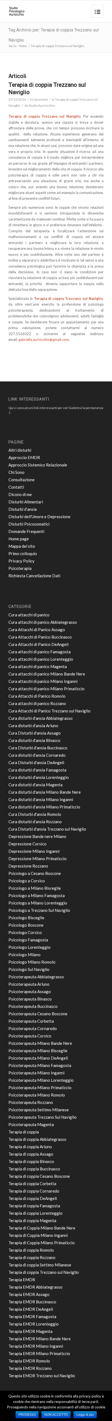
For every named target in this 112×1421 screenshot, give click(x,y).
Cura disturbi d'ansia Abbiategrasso (40, 718)
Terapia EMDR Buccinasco (32, 1301)
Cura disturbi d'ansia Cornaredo (37, 755)
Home (23, 46)
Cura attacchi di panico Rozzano (37, 703)
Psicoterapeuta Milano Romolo (36, 1094)
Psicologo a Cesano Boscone (34, 873)
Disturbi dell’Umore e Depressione (39, 516)
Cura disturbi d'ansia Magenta (35, 784)
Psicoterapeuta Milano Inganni (36, 1072)
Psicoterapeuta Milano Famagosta (39, 1065)
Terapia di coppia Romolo (31, 1250)
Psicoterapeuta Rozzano (30, 1102)
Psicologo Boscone (25, 925)
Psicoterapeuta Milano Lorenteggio (41, 1080)
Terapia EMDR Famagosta (32, 1316)
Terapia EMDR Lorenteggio (33, 1323)
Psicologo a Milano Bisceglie (34, 888)
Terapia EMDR (21, 1279)
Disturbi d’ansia (22, 509)
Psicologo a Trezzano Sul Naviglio (39, 910)
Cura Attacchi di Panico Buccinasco (40, 636)
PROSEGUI (27, 1415)
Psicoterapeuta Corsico (29, 1035)
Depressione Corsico (27, 843)
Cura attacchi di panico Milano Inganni (42, 681)
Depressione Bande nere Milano (37, 836)
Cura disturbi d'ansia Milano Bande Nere (44, 792)
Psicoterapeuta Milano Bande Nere (40, 1043)
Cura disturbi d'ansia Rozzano (35, 821)
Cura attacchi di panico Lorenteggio (40, 659)
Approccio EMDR (24, 457)
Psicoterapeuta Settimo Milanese (38, 1109)
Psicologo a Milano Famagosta (36, 895)
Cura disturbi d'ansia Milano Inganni (40, 799)
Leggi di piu (85, 1415)
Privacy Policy (21, 560)
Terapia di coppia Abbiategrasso (37, 1139)
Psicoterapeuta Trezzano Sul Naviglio (42, 1117)
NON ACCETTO (56, 1415)
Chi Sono (16, 472)
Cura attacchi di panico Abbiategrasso (42, 622)
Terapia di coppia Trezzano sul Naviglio (43, 1272)
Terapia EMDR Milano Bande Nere (39, 1338)
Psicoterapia (20, 568)
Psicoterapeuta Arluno (28, 984)
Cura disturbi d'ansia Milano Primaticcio (44, 806)
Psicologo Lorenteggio (29, 947)
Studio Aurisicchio (42, 105)
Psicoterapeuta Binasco (30, 998)
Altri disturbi (19, 450)
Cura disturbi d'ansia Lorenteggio (38, 777)
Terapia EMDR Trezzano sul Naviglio (41, 1375)
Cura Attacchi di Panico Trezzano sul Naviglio (49, 710)
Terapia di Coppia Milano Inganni (38, 1235)
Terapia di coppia (23, 1131)
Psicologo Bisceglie (26, 917)
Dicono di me (20, 494)
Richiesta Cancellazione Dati (34, 575)
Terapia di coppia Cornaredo (33, 1190)
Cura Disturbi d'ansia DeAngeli (36, 762)
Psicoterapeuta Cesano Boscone (37, 1013)
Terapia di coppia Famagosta (34, 1205)
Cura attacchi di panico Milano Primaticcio (46, 688)
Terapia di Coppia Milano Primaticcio (41, 1242)
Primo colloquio (22, 553)
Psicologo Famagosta (28, 939)
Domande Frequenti (26, 531)
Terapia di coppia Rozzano (31, 1257)
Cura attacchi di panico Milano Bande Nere (46, 673)
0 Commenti (39, 99)
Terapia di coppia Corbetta (32, 1183)
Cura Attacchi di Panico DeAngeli (38, 644)
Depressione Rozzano (28, 865)
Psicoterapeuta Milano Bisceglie (37, 1050)
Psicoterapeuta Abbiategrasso (36, 976)
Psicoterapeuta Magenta (31, 1124)
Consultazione (21, 479)
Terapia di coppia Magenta (32, 1220)
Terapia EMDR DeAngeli (30, 1309)
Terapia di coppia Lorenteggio (35, 1213)
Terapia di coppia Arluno (30, 1146)
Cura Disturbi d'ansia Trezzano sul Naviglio (47, 828)
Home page (18, 538)
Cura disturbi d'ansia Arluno (33, 725)
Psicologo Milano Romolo (31, 961)
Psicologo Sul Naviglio (28, 969)
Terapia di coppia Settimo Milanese (39, 1264)
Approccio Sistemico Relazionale (37, 464)
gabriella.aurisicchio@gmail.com (43, 339)
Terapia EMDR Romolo (29, 1360)
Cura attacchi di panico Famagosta (39, 651)
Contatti (16, 487)
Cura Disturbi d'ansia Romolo (34, 814)
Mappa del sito (21, 546)
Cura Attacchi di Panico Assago (36, 629)
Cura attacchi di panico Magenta (37, 666)
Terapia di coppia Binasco (31, 1161)
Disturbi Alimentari (25, 501)
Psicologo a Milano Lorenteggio (37, 902)
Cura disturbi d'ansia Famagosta (37, 769)
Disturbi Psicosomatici (28, 523)
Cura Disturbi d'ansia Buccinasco (37, 747)
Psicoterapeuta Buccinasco (33, 1006)
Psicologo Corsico (25, 932)
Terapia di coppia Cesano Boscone (39, 1176)
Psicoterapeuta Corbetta (31, 1021)
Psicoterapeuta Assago (29, 991)
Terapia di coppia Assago (30, 1154)
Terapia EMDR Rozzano (30, 1368)
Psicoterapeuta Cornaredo (32, 1028)
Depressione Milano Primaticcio (37, 858)
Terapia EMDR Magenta (30, 1331)
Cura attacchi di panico (28, 614)
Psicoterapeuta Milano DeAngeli (38, 1057)
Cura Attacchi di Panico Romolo (37, 696)
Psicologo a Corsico (26, 880)
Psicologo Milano (24, 954)
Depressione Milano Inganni (34, 851)
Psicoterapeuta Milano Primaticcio (39, 1087)
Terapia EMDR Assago (28, 1294)
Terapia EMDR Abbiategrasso (35, 1286)
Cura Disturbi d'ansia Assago (34, 732)
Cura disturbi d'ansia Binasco (34, 740)
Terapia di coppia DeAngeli (32, 1198)
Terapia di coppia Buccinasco (34, 1168)
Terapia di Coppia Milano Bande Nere (41, 1227)
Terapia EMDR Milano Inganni (35, 1346)
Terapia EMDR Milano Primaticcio (39, 1353)
